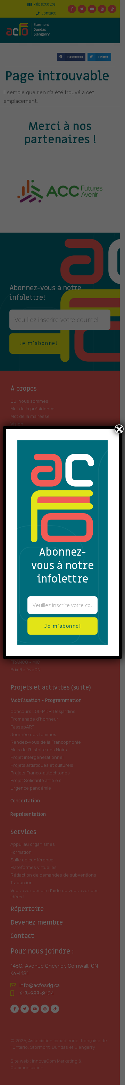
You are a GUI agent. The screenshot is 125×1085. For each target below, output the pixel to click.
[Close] (119, 428)
